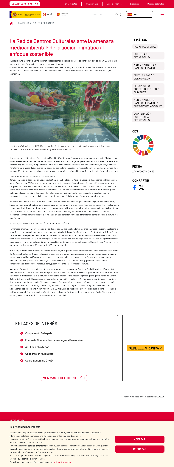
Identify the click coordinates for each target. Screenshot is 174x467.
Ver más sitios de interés (64, 378)
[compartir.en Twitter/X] (141, 187)
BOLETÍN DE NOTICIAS (22, 3)
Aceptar (139, 439)
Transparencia (92, 4)
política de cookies (62, 462)
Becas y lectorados (155, 4)
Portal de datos (70, 4)
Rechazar (139, 449)
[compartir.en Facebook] (134, 187)
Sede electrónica (114, 4)
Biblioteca (134, 4)
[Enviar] (116, 14)
